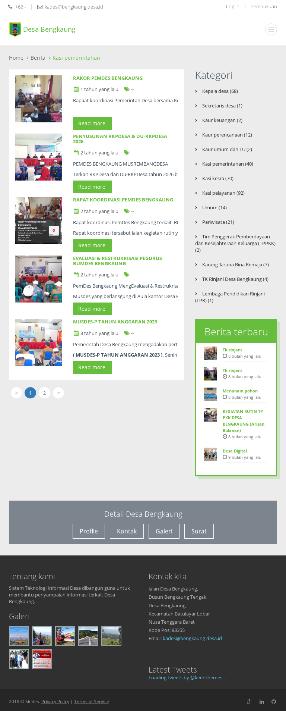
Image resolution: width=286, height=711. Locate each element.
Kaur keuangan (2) (221, 120)
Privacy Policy (55, 701)
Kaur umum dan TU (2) (226, 149)
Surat (199, 531)
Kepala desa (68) (219, 91)
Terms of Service (91, 701)
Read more (92, 123)
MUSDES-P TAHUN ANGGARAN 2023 (115, 321)
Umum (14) (214, 207)
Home (16, 57)
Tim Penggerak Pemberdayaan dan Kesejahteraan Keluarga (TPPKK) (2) (235, 243)
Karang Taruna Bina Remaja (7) (235, 264)
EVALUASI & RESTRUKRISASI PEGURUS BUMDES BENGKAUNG (117, 261)
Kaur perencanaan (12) (226, 134)
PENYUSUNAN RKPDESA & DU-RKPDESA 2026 (120, 139)
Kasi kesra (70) (217, 178)
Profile (89, 531)
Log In (232, 6)
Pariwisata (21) (217, 222)
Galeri (164, 531)
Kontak (127, 531)
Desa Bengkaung (48, 28)
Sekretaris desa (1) (221, 105)
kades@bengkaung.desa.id (192, 638)
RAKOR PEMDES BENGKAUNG (108, 78)
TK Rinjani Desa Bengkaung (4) (234, 279)
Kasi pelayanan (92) (223, 193)
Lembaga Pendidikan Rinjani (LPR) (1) (230, 297)
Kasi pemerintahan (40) (227, 163)
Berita (38, 57)
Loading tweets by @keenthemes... (187, 677)
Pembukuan (264, 6)
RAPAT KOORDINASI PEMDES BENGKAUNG (123, 199)
